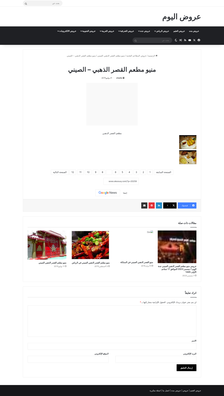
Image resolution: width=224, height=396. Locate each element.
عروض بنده (194, 31)
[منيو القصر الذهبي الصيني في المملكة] (133, 244)
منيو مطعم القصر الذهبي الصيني (111, 55)
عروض (185, 390)
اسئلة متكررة (155, 390)
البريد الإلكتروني (189, 353)
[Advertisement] (112, 104)
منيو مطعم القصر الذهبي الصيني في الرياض (91, 262)
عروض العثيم (179, 31)
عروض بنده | (175, 390)
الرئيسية (152, 55)
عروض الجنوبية (89, 31)
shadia (119, 78)
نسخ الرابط (94, 181)
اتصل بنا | (165, 390)
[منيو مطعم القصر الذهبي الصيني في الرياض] (90, 245)
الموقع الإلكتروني (101, 353)
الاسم (194, 340)
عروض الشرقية (127, 31)
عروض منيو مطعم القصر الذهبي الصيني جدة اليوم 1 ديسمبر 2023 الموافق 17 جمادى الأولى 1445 (177, 269)
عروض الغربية (108, 31)
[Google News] (107, 192)
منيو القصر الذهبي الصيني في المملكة (136, 262)
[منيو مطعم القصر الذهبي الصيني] (47, 245)
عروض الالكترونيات (67, 31)
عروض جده (145, 31)
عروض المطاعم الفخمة (136, 55)
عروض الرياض (162, 31)
